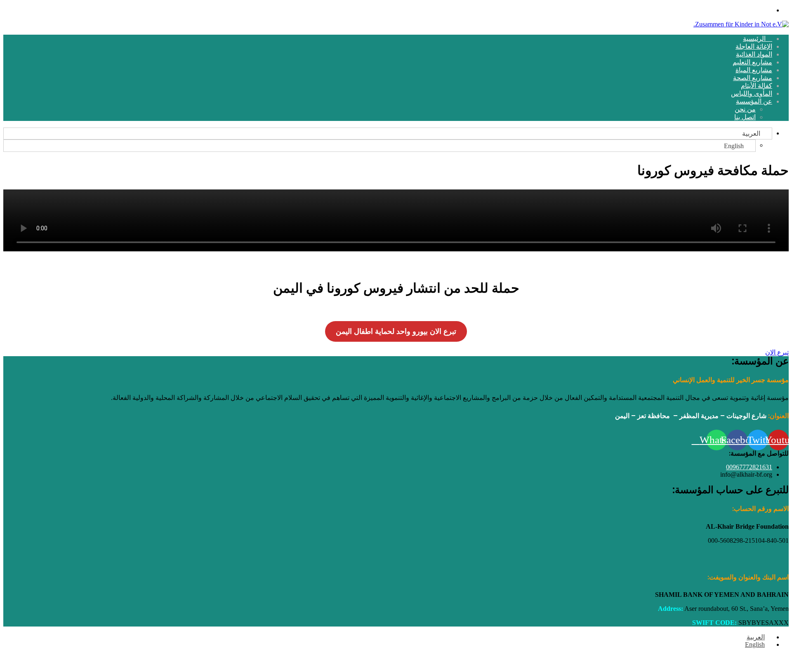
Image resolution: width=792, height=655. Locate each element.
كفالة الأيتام (756, 85)
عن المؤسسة (754, 101)
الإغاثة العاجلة (753, 46)
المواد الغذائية (754, 54)
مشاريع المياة (753, 69)
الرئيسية (755, 38)
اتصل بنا (745, 117)
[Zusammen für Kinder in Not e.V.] (741, 24)
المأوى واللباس (751, 93)
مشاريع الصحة (752, 77)
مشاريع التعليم (752, 62)
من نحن (745, 109)
